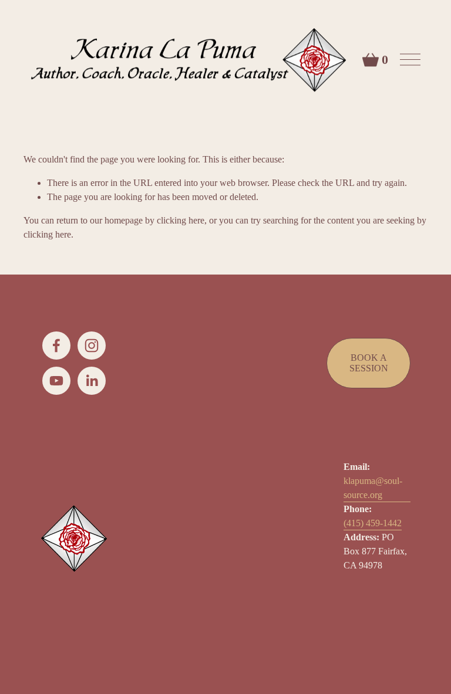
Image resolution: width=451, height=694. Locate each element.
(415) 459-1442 (373, 523)
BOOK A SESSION (368, 363)
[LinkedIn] (92, 381)
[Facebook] (56, 345)
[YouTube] (56, 381)
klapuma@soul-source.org (373, 488)
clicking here (180, 220)
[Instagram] (92, 345)
